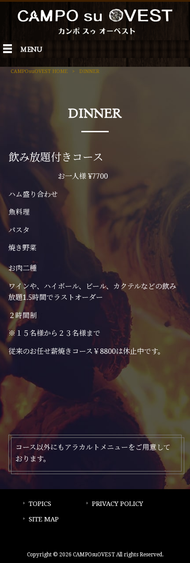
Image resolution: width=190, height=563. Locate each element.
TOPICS (40, 504)
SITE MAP (44, 519)
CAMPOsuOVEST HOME (39, 71)
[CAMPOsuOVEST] (95, 35)
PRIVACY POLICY (117, 504)
